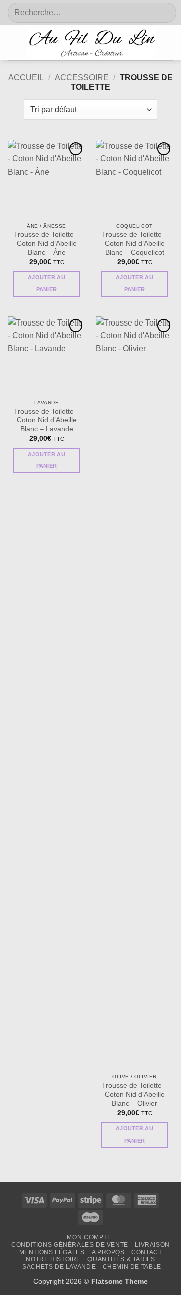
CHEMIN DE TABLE (132, 1266)
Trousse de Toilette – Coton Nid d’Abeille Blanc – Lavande (47, 420)
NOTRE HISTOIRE (53, 1259)
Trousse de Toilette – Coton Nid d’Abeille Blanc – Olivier (135, 1094)
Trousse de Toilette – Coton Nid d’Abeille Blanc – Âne (47, 243)
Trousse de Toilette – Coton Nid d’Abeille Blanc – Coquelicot (135, 243)
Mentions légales (52, 1252)
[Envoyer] (163, 13)
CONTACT (146, 1252)
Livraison (152, 1244)
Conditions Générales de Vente (69, 1244)
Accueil (26, 77)
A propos (108, 1252)
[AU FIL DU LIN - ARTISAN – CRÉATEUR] (91, 43)
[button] (14, 43)
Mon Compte (89, 1237)
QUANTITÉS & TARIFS (121, 1259)
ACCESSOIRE (82, 77)
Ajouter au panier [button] (46, 283)
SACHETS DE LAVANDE (59, 1266)
